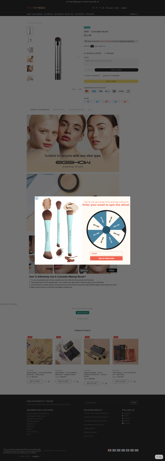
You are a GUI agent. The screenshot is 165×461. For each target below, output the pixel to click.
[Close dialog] (36, 198)
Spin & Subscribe (106, 258)
